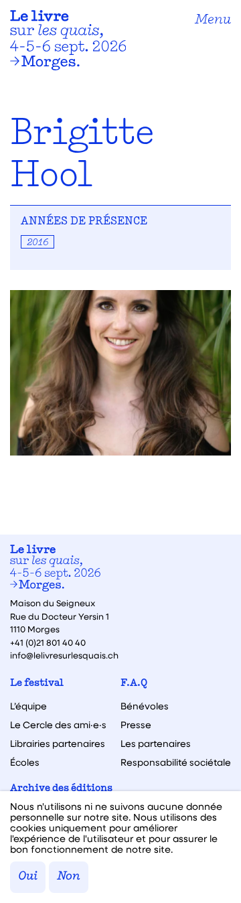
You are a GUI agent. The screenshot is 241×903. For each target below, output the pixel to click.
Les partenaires (155, 743)
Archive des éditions (61, 789)
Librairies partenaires (57, 743)
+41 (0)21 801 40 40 (48, 642)
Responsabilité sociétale (175, 762)
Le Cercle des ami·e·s (58, 725)
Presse (135, 725)
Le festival (37, 684)
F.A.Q (133, 684)
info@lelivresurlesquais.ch (64, 655)
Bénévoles (144, 706)
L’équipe (28, 706)
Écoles (24, 762)
